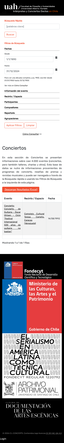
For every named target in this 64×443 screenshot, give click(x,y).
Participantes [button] (11, 102)
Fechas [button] (8, 49)
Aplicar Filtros (14, 125)
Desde (7, 54)
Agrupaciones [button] (11, 118)
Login (3, 438)
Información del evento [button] (16, 91)
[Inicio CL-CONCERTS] (31, 6)
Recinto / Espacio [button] (13, 96)
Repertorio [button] (9, 113)
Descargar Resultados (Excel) (20, 189)
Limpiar (30, 125)
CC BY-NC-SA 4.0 (54, 433)
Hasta (7, 66)
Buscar (10, 34)
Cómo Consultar (21, 86)
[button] (13, 21)
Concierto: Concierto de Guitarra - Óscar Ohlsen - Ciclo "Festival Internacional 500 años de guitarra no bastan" (12, 219)
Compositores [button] (11, 107)
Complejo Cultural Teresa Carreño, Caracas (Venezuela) (34, 219)
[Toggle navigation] (4, 12)
